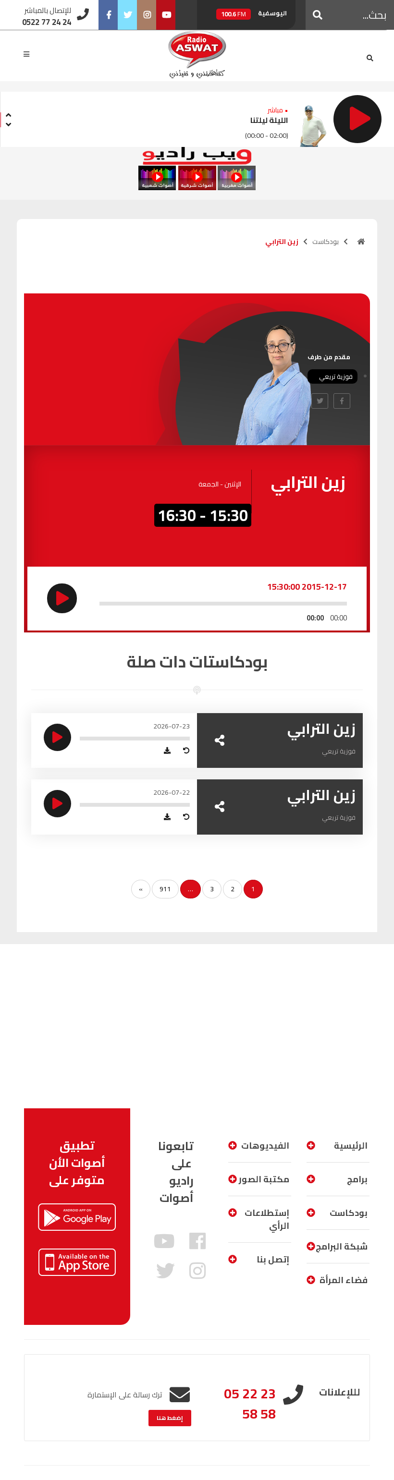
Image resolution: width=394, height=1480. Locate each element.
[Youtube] (165, 15)
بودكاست (325, 241)
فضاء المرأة (344, 1280)
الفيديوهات (265, 1145)
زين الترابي (321, 728)
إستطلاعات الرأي (267, 1219)
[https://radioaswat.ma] (361, 241)
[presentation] (8, 114)
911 (165, 889)
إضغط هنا (170, 1417)
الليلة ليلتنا (269, 120)
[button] (318, 15)
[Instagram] (146, 15)
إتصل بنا (273, 1259)
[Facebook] (108, 15)
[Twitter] (127, 15)
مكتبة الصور (264, 1179)
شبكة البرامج (342, 1246)
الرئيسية (351, 1145)
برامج (357, 1179)
